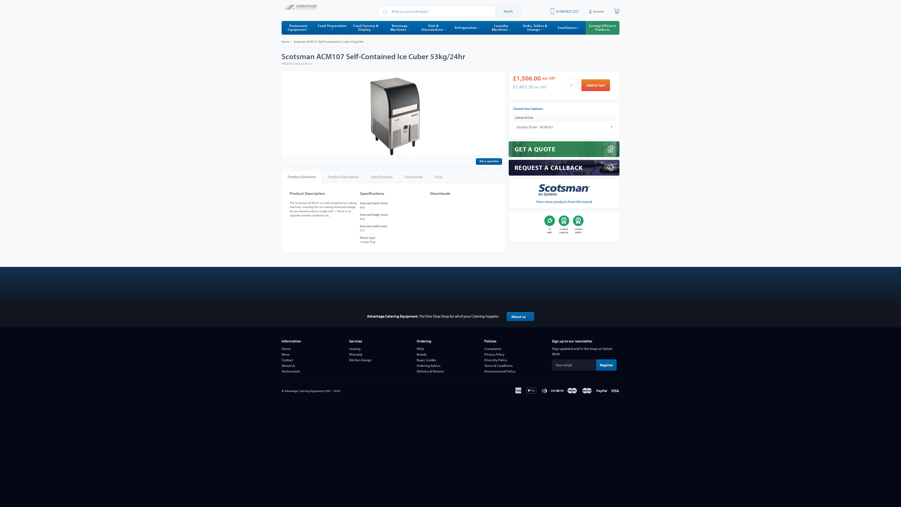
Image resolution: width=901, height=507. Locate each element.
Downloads (414, 176)
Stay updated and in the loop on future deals (582, 351)
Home (285, 41)
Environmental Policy (499, 371)
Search (508, 11)
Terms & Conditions (498, 365)
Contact (287, 360)
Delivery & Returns (430, 371)
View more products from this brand (564, 201)
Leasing (354, 348)
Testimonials (291, 371)
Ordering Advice (429, 365)
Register (608, 364)
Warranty (356, 354)
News (286, 354)
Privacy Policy (494, 354)
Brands (422, 354)
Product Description (343, 176)
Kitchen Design (360, 360)
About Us (288, 365)
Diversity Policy (495, 360)
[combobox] (449, 11)
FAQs (439, 176)
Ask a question (489, 161)
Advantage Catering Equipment (304, 391)
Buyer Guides (426, 360)
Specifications (382, 176)
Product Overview (302, 176)
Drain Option (524, 117)
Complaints (492, 348)
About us (518, 316)
